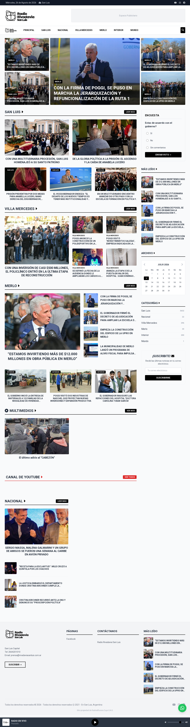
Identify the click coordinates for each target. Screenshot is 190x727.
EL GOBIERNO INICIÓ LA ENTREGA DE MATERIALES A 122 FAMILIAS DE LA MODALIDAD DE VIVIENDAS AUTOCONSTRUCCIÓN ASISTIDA (25, 400)
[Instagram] (179, 705)
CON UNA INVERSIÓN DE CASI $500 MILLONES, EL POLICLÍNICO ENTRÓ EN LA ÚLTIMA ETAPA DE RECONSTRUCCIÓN (37, 271)
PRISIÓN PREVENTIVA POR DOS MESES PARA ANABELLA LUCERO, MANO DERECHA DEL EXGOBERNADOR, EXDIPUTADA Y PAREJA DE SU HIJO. (25, 198)
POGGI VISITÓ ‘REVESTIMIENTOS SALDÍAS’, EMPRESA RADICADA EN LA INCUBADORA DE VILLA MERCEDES (120, 243)
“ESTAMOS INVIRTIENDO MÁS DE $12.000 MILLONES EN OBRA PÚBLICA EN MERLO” (170, 182)
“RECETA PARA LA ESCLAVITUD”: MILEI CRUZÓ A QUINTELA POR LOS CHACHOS (43, 567)
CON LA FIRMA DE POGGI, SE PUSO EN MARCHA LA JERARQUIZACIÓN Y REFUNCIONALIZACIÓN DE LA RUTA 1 (116, 303)
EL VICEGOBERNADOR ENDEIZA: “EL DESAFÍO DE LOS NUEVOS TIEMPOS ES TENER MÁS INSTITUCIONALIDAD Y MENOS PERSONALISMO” (71, 198)
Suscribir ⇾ (15, 664)
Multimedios (21, 411)
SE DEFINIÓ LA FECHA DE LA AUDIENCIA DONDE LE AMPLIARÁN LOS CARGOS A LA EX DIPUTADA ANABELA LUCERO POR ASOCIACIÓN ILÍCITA (87, 277)
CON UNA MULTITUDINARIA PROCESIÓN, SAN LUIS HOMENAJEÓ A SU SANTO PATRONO (36, 160)
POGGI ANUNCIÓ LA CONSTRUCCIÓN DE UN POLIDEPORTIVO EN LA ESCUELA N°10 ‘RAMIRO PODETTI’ (84, 243)
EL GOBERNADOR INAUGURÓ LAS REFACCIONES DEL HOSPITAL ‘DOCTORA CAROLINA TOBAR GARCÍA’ (116, 398)
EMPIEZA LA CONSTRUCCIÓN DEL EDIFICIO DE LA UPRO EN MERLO (116, 333)
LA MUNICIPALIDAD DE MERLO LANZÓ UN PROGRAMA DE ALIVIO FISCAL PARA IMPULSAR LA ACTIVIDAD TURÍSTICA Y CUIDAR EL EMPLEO (118, 353)
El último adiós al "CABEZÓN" (37, 457)
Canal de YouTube (23, 477)
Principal (28, 30)
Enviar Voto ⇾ (163, 155)
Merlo (103, 30)
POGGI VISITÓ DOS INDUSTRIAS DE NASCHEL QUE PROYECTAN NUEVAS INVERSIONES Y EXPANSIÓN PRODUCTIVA (70, 398)
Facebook (71, 639)
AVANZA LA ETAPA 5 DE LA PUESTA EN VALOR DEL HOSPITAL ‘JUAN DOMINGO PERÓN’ (119, 275)
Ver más (131, 411)
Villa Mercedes (83, 30)
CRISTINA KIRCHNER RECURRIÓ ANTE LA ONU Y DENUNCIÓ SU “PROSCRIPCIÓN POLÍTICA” (42, 601)
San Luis (46, 30)
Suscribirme (163, 378)
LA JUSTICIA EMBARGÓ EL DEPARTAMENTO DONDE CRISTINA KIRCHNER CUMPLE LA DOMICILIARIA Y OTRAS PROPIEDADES (40, 586)
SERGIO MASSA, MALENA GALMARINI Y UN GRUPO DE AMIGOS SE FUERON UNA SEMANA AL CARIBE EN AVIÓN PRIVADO (36, 551)
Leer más (130, 112)
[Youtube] (173, 705)
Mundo (134, 30)
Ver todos (130, 477)
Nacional (63, 30)
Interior (118, 30)
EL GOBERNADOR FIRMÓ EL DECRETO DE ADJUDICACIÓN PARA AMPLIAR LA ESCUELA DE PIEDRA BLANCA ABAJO (170, 226)
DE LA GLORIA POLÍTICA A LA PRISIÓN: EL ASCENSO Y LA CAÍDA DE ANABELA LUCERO (105, 160)
